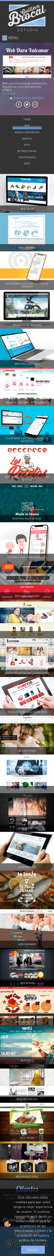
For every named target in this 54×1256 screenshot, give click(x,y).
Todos (27, 119)
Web (27, 125)
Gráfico (27, 138)
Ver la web (9, 93)
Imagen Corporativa (27, 132)
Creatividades (27, 157)
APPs (27, 144)
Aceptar (33, 1250)
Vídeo (27, 163)
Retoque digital (27, 151)
